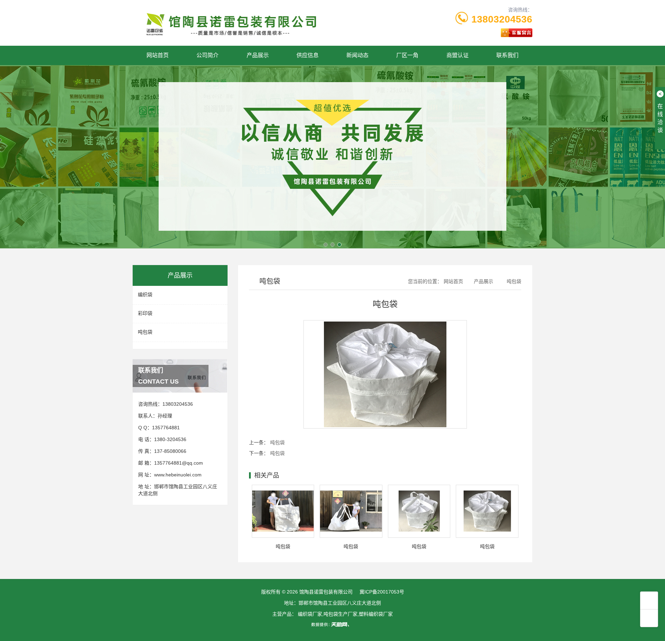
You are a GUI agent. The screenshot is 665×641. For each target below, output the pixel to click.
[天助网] (332, 624)
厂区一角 (407, 55)
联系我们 (507, 55)
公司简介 (207, 55)
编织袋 (145, 294)
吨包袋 (145, 332)
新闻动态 (357, 55)
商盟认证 (457, 55)
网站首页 (158, 55)
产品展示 (258, 55)
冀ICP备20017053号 (382, 592)
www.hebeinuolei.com (178, 474)
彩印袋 (145, 313)
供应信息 (307, 55)
